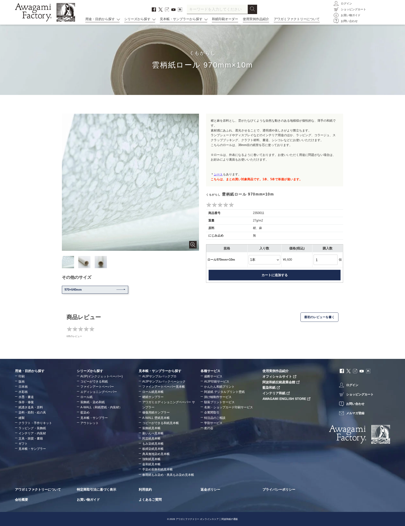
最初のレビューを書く (319, 317)
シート (218, 174)
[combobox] (217, 9)
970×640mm (73, 289)
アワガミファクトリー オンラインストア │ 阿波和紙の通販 (207, 519)
